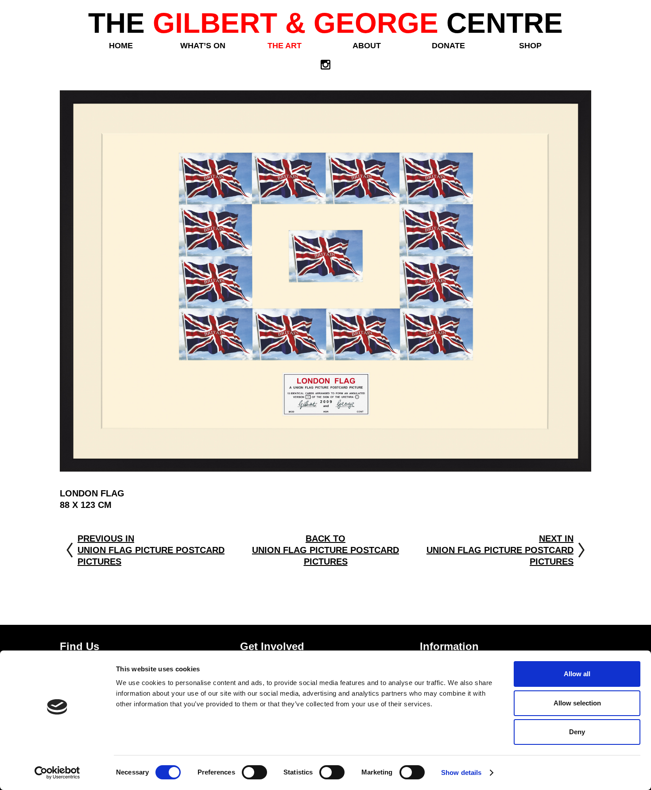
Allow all (577, 674)
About (367, 45)
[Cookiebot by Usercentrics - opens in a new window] (57, 772)
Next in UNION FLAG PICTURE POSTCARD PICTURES (500, 550)
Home (121, 45)
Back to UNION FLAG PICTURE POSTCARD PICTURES (325, 550)
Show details (461, 772)
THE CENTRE (325, 23)
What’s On (202, 45)
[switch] (254, 772)
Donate (448, 45)
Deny (577, 732)
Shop (530, 45)
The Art (284, 45)
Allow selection (577, 703)
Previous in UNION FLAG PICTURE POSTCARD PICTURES (151, 550)
